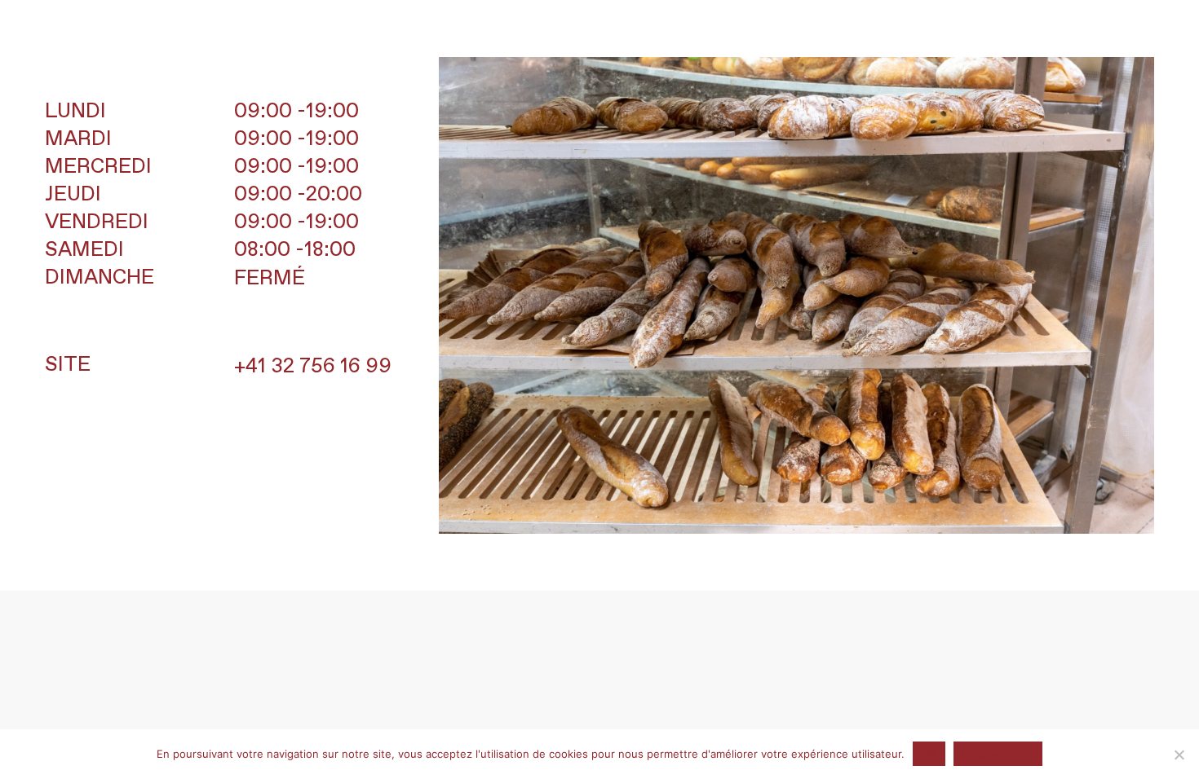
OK (929, 753)
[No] (1178, 754)
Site (68, 365)
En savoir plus (998, 753)
